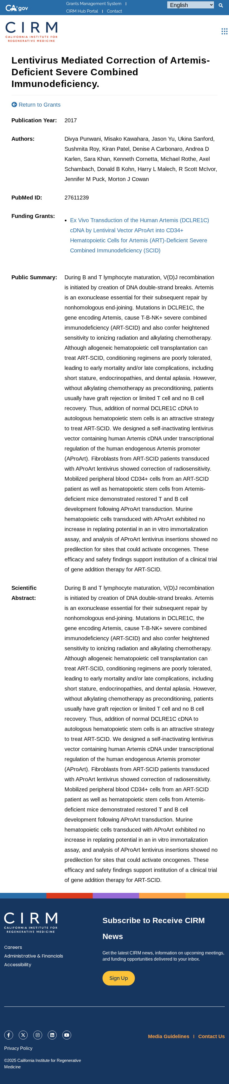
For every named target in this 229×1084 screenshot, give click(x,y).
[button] (221, 6)
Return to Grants (39, 105)
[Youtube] (66, 1035)
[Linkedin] (52, 1035)
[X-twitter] (23, 1035)
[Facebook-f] (8, 1035)
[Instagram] (37, 1035)
